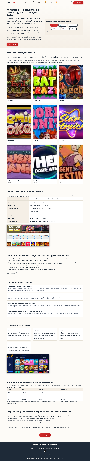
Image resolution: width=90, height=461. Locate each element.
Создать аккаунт (78, 2)
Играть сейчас (12, 44)
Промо (56, 2)
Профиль (69, 2)
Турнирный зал (45, 2)
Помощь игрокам (26, 2)
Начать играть (45, 435)
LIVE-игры (39, 2)
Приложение (33, 2)
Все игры (51, 2)
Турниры (51, 458)
